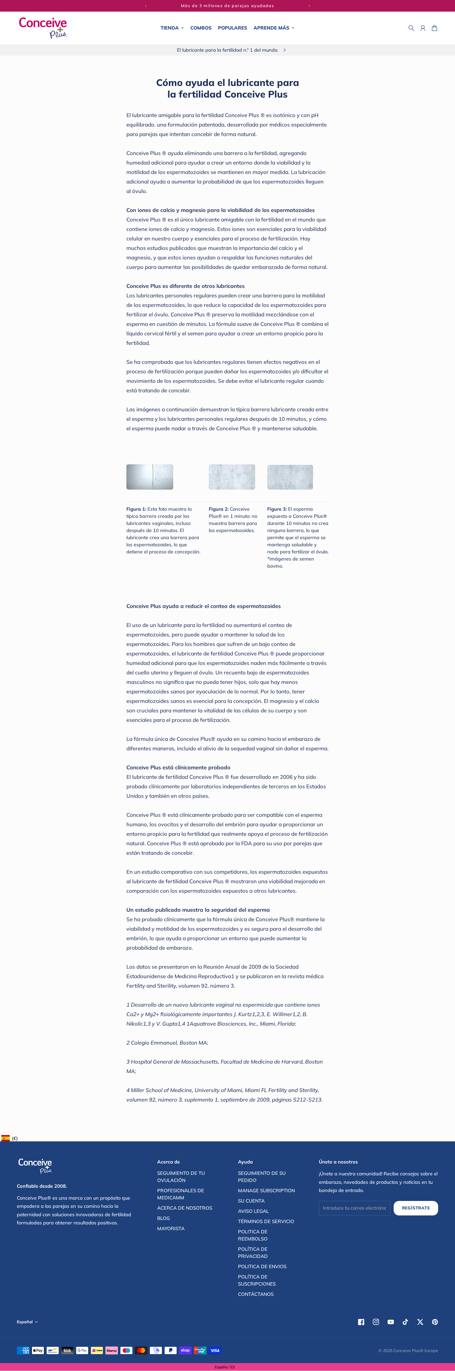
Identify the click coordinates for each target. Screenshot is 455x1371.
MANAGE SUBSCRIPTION (266, 1190)
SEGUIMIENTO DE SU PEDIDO (262, 1176)
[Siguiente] (309, 6)
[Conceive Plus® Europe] (43, 28)
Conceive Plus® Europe (415, 1350)
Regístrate (416, 1207)
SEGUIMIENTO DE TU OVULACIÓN (181, 1176)
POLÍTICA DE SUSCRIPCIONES (257, 1280)
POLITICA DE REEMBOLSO (253, 1235)
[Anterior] (145, 6)
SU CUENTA (251, 1201)
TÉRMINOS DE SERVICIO (266, 1221)
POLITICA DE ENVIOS (262, 1266)
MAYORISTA (171, 1228)
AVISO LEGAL (253, 1211)
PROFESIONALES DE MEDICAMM (180, 1194)
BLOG (163, 1218)
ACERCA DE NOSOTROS (184, 1208)
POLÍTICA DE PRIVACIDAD (253, 1252)
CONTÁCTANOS (256, 1294)
